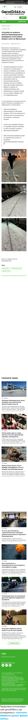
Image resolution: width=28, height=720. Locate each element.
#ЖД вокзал (5, 268)
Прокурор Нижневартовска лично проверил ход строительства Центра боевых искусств (13, 402)
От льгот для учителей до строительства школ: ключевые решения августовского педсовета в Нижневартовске (14, 533)
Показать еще (14, 643)
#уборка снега (6, 271)
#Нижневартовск (16, 268)
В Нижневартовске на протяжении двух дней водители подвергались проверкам (13, 598)
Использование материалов (8, 656)
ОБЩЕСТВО (6, 29)
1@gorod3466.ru (19, 685)
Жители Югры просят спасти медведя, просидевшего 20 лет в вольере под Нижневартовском (12, 467)
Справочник (22, 21)
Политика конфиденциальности (8, 674)
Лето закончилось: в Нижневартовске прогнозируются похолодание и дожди (13, 565)
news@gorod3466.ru (21, 684)
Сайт (4, 653)
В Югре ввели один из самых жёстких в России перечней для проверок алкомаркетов (12, 435)
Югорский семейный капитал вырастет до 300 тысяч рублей (12, 629)
